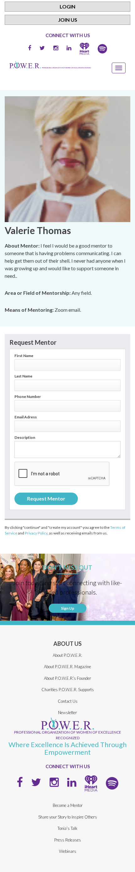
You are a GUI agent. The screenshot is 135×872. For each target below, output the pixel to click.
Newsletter (67, 712)
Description (24, 437)
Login (67, 6)
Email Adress (25, 417)
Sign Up (67, 608)
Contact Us (68, 701)
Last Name (23, 376)
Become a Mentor (68, 805)
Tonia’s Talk (67, 828)
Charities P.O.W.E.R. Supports (67, 689)
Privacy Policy (36, 533)
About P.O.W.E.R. (67, 655)
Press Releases (67, 839)
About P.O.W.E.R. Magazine (67, 666)
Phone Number (27, 397)
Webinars (67, 851)
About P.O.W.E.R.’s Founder (67, 678)
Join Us (67, 20)
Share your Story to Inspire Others (67, 816)
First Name (23, 356)
